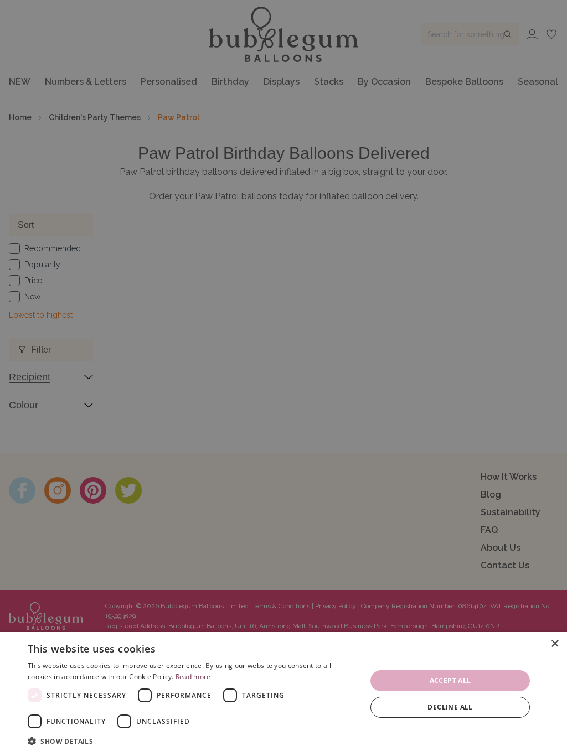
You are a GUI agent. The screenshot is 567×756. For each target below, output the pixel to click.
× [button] (554, 644)
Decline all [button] (449, 707)
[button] (192, 741)
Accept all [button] (450, 680)
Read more (193, 676)
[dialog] (283, 694)
